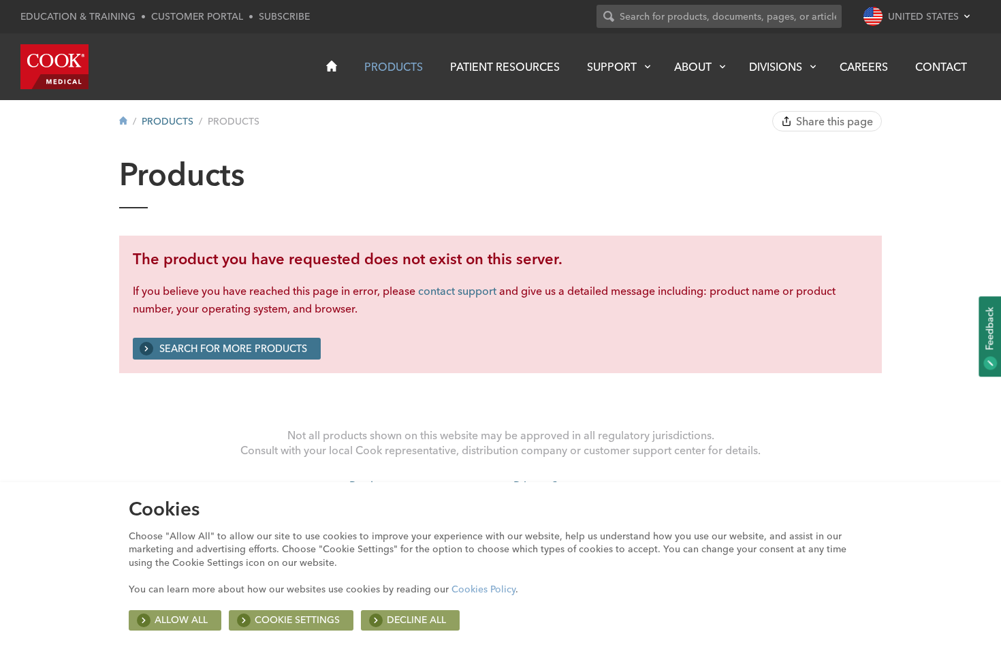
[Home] (331, 66)
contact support (457, 291)
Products (393, 67)
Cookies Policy (483, 589)
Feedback (989, 329)
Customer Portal (197, 16)
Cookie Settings (297, 620)
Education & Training (78, 16)
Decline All (416, 620)
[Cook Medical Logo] (54, 66)
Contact (941, 67)
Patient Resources (505, 67)
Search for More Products (232, 349)
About (693, 67)
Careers (864, 67)
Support (612, 67)
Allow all (181, 620)
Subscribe (284, 16)
